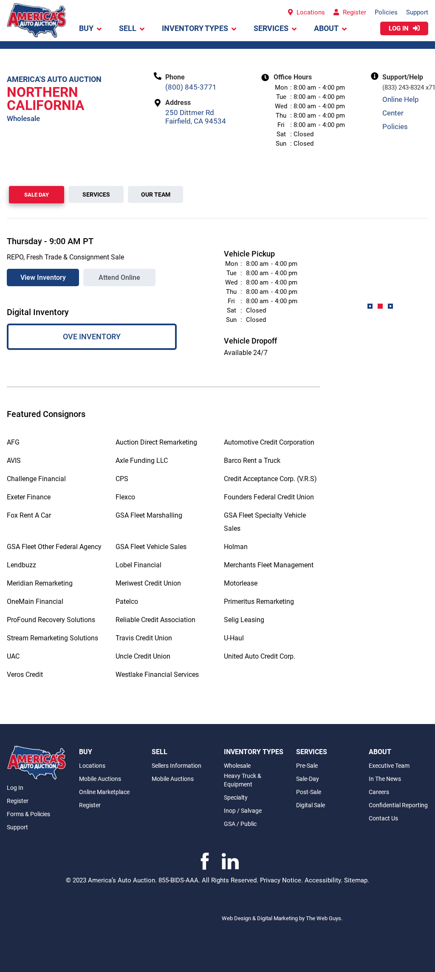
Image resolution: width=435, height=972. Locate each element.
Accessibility (323, 880)
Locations (310, 12)
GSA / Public (240, 823)
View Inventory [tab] (43, 277)
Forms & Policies (28, 814)
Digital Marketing (278, 918)
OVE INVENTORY (92, 336)
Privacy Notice (280, 880)
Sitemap (355, 880)
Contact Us (383, 818)
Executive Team (389, 765)
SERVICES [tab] (96, 194)
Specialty (236, 797)
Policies (386, 12)
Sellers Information (176, 765)
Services (271, 28)
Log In (15, 787)
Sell (127, 28)
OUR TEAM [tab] (155, 194)
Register (353, 12)
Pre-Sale (307, 765)
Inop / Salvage (243, 810)
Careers (379, 792)
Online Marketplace (104, 792)
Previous (326, 275)
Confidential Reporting (398, 805)
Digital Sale (310, 805)
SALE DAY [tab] (36, 195)
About (326, 28)
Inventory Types (195, 28)
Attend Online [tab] (119, 277)
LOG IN (399, 28)
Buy (86, 28)
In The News (385, 778)
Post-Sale (308, 792)
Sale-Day (307, 778)
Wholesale (237, 765)
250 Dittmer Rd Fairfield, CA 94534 (195, 116)
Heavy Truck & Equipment (242, 780)
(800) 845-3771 (191, 87)
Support (417, 12)
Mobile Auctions (100, 778)
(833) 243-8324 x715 (405, 87)
